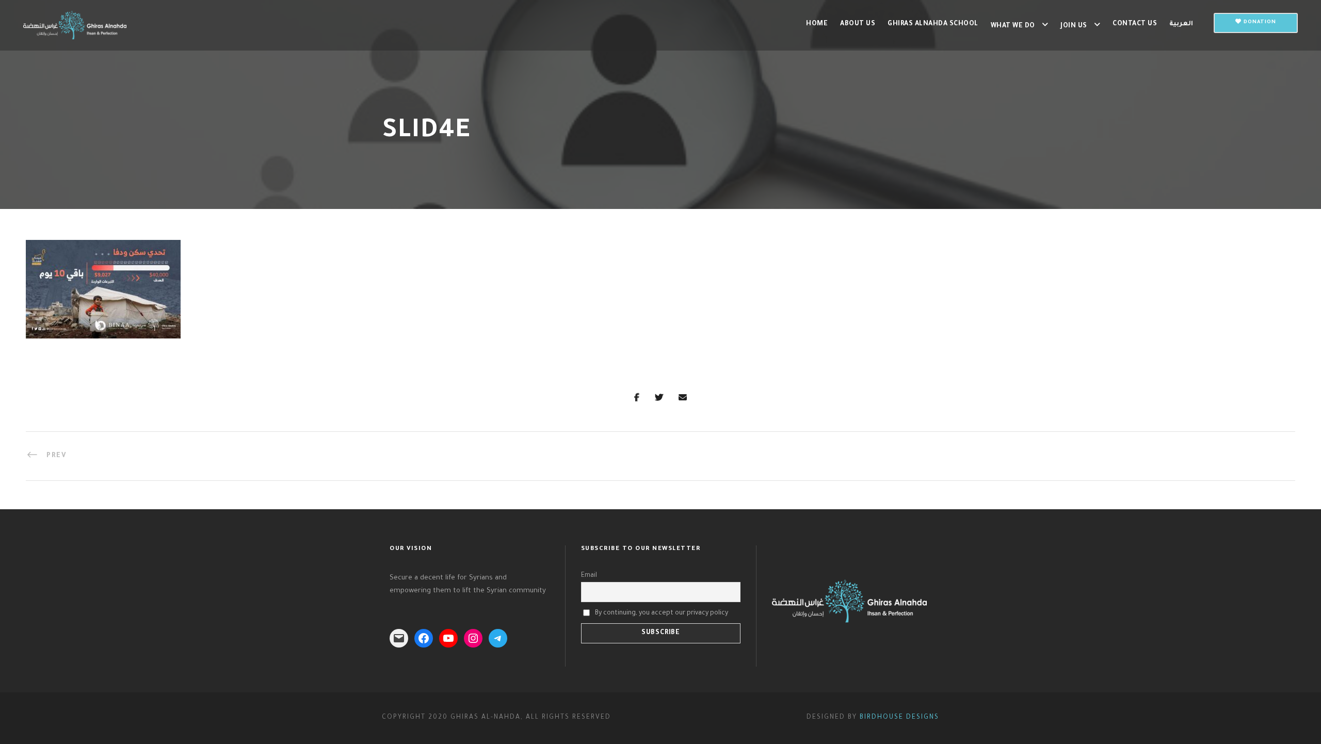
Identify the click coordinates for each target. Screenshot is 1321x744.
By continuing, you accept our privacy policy (661, 613)
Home (817, 24)
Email (589, 575)
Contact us (1135, 24)
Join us (1073, 26)
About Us (857, 24)
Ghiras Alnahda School (933, 24)
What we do (1013, 26)
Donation (1259, 22)
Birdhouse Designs (899, 717)
